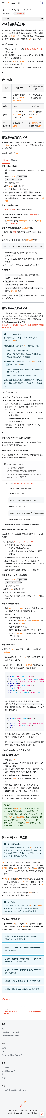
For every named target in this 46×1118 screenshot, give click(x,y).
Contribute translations (10, 1036)
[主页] (4, 10)
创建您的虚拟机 (11, 209)
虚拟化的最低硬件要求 (33, 49)
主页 (3, 1029)
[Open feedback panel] (42, 1113)
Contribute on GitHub (10, 1032)
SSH (14, 232)
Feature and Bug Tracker (11, 1055)
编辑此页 (7, 999)
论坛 (3, 1048)
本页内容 (6, 18)
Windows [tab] (14, 160)
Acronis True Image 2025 (24, 483)
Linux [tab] (5, 160)
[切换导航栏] (3, 3)
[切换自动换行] (38, 246)
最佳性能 (33, 214)
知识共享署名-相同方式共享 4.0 (14, 1090)
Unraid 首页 (6, 1067)
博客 (3, 1078)
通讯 (3, 1074)
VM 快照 (18, 372)
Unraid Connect (7, 1071)
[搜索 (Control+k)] (42, 3)
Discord (5, 1051)
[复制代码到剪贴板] (41, 246)
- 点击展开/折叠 (23, 948)
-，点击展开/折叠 (23, 937)
